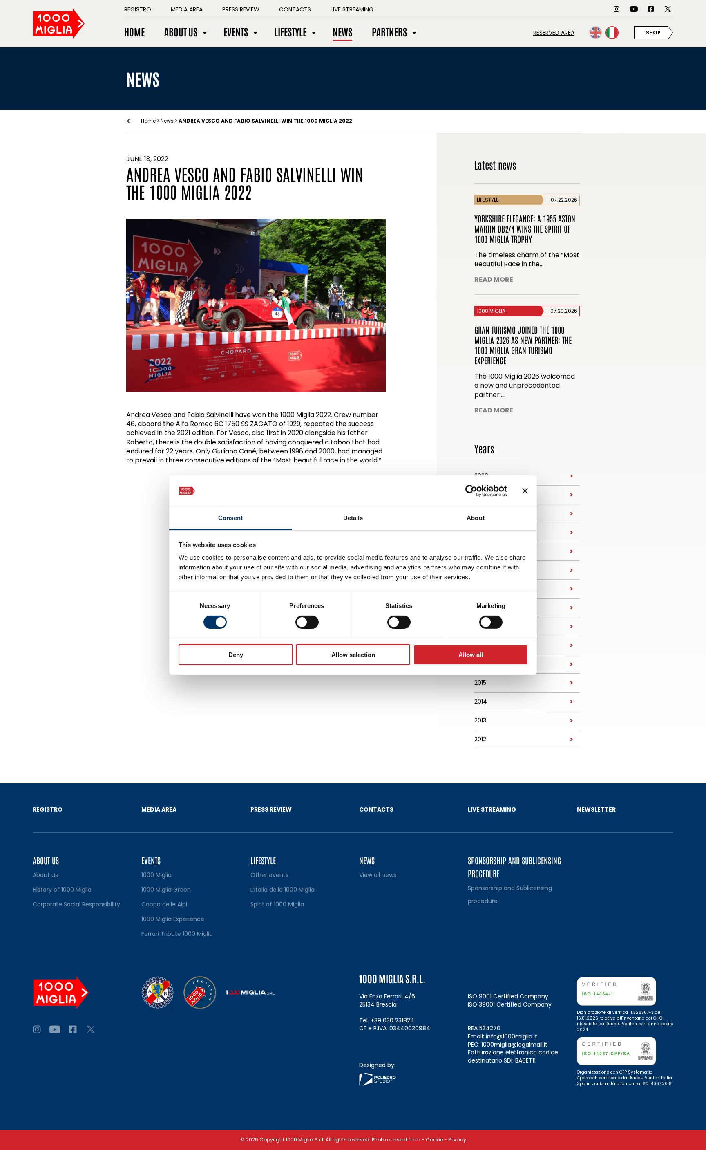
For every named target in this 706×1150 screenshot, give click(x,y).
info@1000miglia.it (511, 1036)
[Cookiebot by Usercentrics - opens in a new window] (471, 491)
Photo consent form (396, 1139)
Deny (235, 654)
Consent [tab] (230, 517)
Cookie (434, 1139)
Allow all (470, 654)
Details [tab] (353, 517)
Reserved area (553, 33)
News (167, 120)
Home (148, 121)
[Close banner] (525, 491)
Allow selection (353, 654)
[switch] (307, 621)
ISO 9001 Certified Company (508, 996)
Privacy (457, 1139)
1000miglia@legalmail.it (514, 1044)
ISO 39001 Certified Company (510, 1004)
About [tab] (476, 517)
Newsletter (596, 809)
